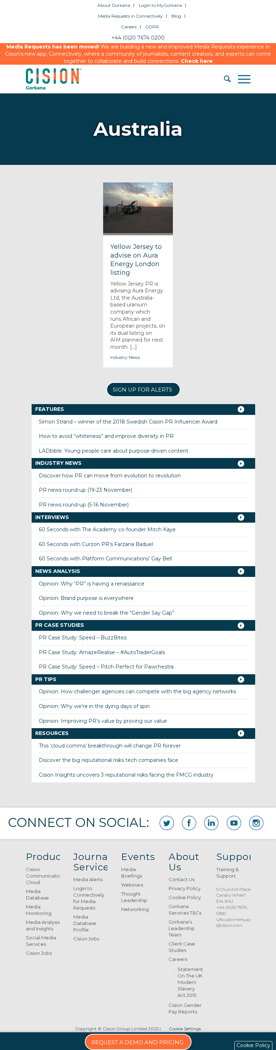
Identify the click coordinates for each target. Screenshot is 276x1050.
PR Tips (45, 679)
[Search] (224, 79)
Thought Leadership (134, 897)
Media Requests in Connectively (130, 16)
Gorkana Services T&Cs (185, 909)
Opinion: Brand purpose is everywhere (86, 598)
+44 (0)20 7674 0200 (138, 37)
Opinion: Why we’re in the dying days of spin (94, 706)
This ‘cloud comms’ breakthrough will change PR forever (110, 746)
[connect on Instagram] (256, 823)
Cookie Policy (185, 897)
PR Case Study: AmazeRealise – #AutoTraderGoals (102, 652)
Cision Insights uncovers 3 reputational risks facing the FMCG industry (126, 775)
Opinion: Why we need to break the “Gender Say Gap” (106, 613)
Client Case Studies (182, 947)
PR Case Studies (59, 625)
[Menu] (240, 79)
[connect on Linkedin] (211, 823)
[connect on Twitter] (167, 823)
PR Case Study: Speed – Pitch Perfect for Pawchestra (106, 666)
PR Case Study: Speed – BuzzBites (82, 637)
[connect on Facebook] (189, 823)
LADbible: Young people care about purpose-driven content (113, 451)
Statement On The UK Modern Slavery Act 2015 (190, 982)
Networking (135, 909)
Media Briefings (131, 872)
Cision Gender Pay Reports (185, 1008)
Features (49, 409)
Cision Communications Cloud (43, 875)
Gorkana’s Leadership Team (182, 928)
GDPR (152, 26)
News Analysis (57, 571)
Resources (52, 733)
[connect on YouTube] (234, 823)
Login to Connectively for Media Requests (88, 898)
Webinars (132, 885)
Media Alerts (87, 879)
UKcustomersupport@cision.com (237, 922)
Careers (129, 26)
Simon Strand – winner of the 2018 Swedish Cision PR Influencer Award (128, 421)
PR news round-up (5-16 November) (84, 504)
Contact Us (181, 879)
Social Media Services (41, 941)
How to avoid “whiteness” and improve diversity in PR (106, 436)
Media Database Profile (84, 923)
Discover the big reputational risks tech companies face (108, 760)
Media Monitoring (38, 910)
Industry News (125, 357)
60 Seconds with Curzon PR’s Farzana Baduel (96, 544)
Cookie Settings (185, 1028)
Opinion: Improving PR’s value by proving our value (103, 721)
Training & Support (227, 872)
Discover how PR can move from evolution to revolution (110, 475)
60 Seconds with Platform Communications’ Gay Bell (105, 558)
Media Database (37, 894)
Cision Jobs (39, 953)
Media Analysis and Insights (43, 925)
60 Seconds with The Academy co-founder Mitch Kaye (107, 529)
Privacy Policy (185, 888)
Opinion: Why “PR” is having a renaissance (91, 583)
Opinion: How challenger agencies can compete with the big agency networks (137, 691)
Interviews (52, 517)
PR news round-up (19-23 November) (85, 490)
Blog (176, 16)
